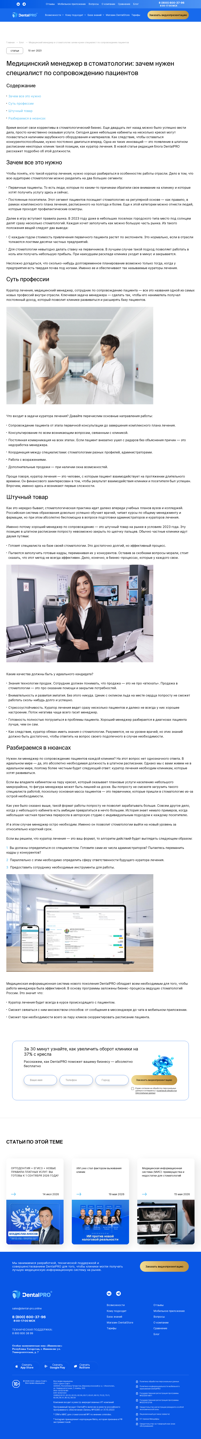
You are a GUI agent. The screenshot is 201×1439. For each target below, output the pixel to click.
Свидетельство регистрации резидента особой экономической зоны (162, 1408)
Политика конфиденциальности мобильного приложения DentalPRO (160, 1387)
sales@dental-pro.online (27, 1308)
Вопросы (94, 4)
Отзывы (50, 4)
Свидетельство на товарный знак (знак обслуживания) (157, 1425)
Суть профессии (21, 103)
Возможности (53, 15)
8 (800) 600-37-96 (171, 2)
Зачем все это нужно (24, 96)
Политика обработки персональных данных (159, 1381)
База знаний (95, 15)
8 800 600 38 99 (22, 1333)
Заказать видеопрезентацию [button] (168, 15)
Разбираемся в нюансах (27, 118)
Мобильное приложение (72, 4)
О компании (108, 4)
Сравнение (124, 4)
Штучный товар (20, 111)
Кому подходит (74, 15)
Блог (136, 4)
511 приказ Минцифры (149, 1419)
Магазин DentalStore (118, 15)
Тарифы (135, 15)
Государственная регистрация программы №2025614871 (159, 1394)
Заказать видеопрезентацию (154, 1079)
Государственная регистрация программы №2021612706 (159, 1401)
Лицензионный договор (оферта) (155, 1414)
